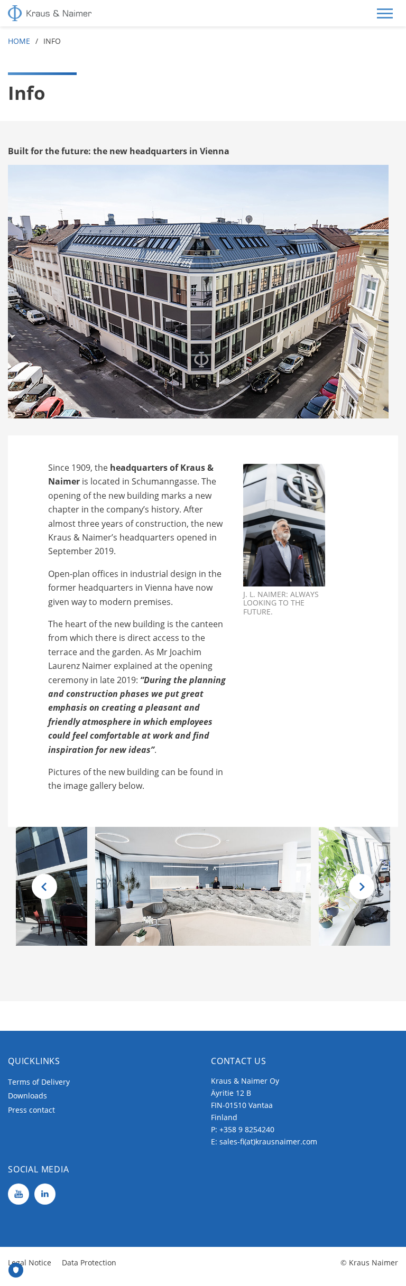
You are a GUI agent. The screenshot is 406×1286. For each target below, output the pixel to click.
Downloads (27, 1096)
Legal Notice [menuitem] (29, 1262)
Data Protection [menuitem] (89, 1262)
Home (19, 41)
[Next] (361, 886)
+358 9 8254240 (246, 1129)
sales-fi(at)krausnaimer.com (268, 1141)
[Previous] (44, 886)
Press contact (31, 1110)
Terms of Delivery (39, 1082)
